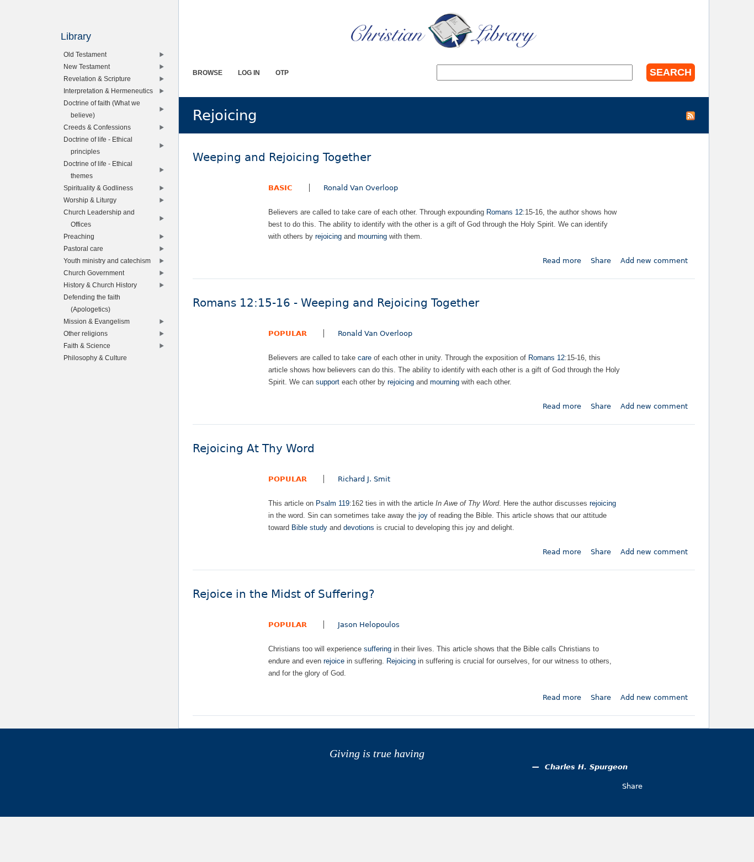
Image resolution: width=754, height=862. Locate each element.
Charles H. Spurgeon (586, 767)
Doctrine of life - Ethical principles (100, 145)
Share (601, 260)
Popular (287, 333)
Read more (562, 260)
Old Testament (87, 54)
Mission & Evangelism (99, 321)
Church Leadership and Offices (101, 218)
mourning (372, 236)
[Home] (444, 30)
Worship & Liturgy (92, 200)
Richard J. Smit (364, 479)
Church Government (96, 272)
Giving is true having (377, 753)
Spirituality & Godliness (101, 187)
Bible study (309, 527)
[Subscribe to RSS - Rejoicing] (690, 115)
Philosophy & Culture (98, 357)
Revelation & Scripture (99, 78)
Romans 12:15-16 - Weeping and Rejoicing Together (336, 303)
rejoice (333, 661)
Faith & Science (89, 345)
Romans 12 (504, 212)
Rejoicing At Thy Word (254, 448)
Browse (207, 72)
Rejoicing (401, 661)
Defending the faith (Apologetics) (94, 303)
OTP (282, 72)
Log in (249, 72)
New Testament (89, 66)
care (364, 358)
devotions (358, 527)
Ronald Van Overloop (360, 188)
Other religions (88, 333)
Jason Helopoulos (369, 624)
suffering (377, 649)
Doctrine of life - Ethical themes (100, 169)
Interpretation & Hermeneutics (110, 90)
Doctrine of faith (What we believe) (104, 109)
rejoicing (328, 236)
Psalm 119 (332, 503)
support (327, 382)
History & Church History (102, 284)
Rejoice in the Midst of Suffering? (284, 594)
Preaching (81, 236)
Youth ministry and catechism (109, 260)
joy (423, 515)
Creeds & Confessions (99, 127)
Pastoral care (86, 248)
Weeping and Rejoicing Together (282, 157)
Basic (280, 188)
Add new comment (654, 260)
